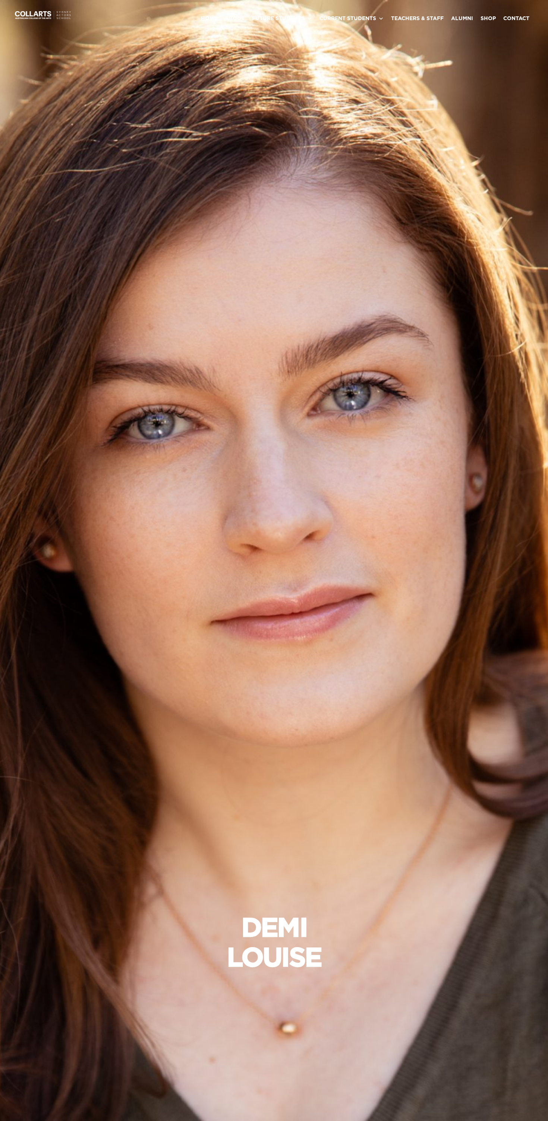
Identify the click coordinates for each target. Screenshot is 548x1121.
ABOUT (235, 18)
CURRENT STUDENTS (347, 18)
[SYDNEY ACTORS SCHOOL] (43, 17)
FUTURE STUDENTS (278, 18)
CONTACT (516, 18)
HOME (209, 18)
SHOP (488, 18)
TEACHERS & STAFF (417, 18)
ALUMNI (462, 18)
